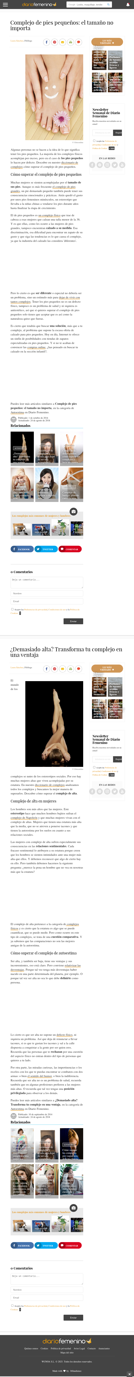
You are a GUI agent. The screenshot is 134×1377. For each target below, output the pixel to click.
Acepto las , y (105, 145)
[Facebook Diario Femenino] (92, 165)
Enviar (73, 621)
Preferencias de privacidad (35, 609)
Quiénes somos (31, 1348)
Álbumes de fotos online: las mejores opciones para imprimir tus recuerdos (99, 57)
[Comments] (78, 42)
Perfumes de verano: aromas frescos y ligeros (115, 62)
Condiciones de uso (57, 609)
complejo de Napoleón (24, 817)
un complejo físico (49, 215)
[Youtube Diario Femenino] (122, 165)
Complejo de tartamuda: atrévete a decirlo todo (46, 494)
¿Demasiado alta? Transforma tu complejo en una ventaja (21, 458)
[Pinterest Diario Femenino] (99, 165)
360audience (75, 1370)
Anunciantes (104, 1348)
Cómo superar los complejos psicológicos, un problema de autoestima (21, 1188)
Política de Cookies (99, 148)
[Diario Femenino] (39, 6)
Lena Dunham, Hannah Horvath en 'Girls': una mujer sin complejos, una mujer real (21, 1151)
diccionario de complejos (50, 785)
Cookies (44, 1348)
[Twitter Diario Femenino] (114, 165)
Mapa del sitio (67, 1352)
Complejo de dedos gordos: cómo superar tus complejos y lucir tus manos (71, 456)
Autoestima (17, 412)
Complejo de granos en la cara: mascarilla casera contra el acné (21, 492)
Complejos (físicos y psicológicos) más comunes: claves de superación (69, 1187)
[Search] (108, 4)
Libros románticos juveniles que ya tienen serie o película (100, 82)
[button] (13, 6)
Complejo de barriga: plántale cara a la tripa (70, 495)
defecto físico (64, 1035)
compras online (36, 347)
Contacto (92, 1348)
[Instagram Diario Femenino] (107, 165)
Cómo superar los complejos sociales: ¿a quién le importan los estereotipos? (45, 1187)
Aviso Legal (79, 1348)
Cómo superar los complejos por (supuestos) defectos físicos (70, 1154)
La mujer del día (20, 1138)
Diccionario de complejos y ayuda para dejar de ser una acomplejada (46, 456)
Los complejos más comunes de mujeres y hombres (41, 515)
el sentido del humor (39, 1076)
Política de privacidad (61, 1348)
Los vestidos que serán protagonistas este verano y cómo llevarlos (116, 83)
